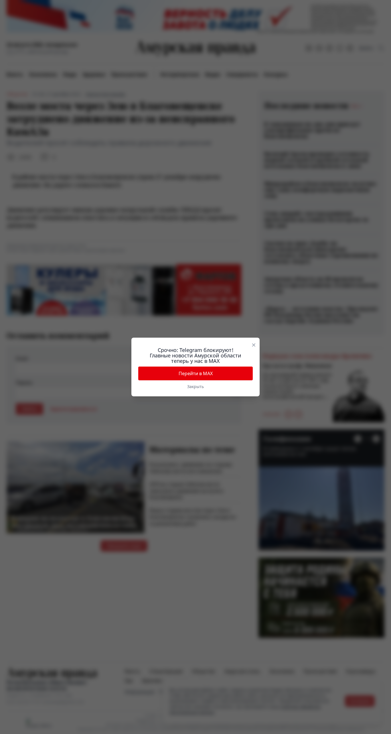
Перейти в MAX (196, 373)
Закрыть (195, 386)
